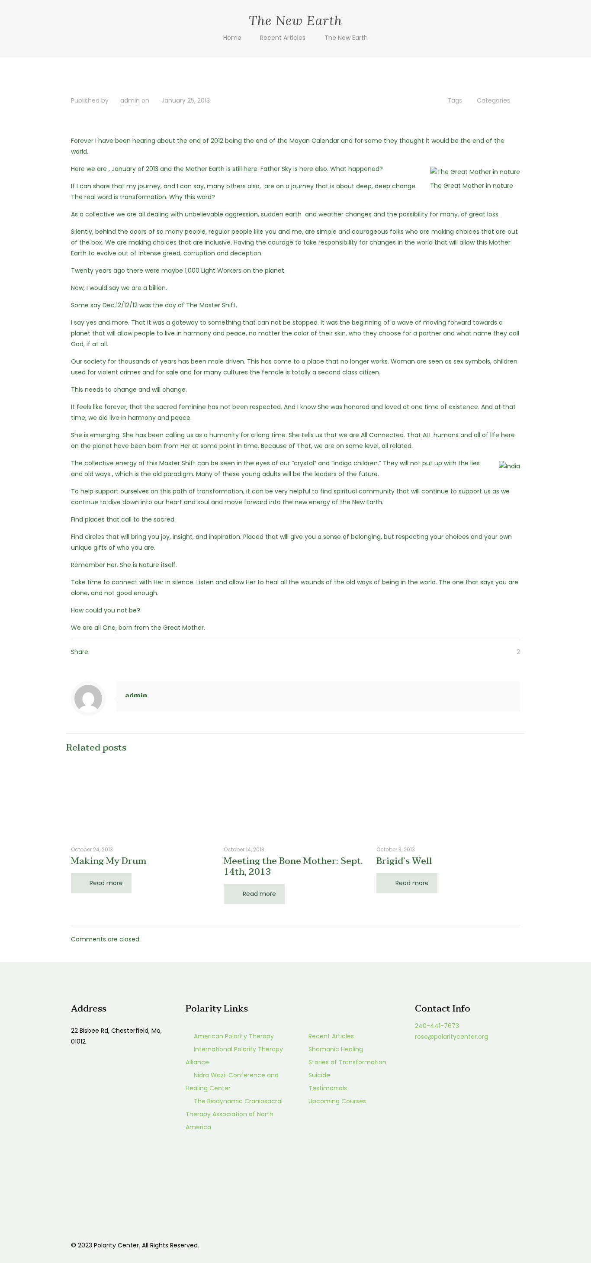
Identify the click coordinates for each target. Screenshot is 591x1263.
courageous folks (378, 231)
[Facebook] (453, 1245)
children (505, 361)
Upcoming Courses (337, 1101)
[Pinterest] (477, 1245)
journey (149, 186)
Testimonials (327, 1088)
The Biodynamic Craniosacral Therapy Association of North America (234, 1114)
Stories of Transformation (347, 1062)
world (428, 582)
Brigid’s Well (404, 861)
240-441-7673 (437, 1025)
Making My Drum (109, 861)
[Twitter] (465, 1245)
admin (130, 100)
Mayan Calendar (314, 140)
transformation (220, 491)
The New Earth (346, 37)
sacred (164, 519)
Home (232, 37)
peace (236, 333)
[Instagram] (488, 1245)
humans (446, 435)
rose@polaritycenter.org (451, 1036)
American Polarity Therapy (234, 1036)
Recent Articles (282, 37)
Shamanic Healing (335, 1049)
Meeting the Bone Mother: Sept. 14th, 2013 (293, 866)
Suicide (319, 1075)
